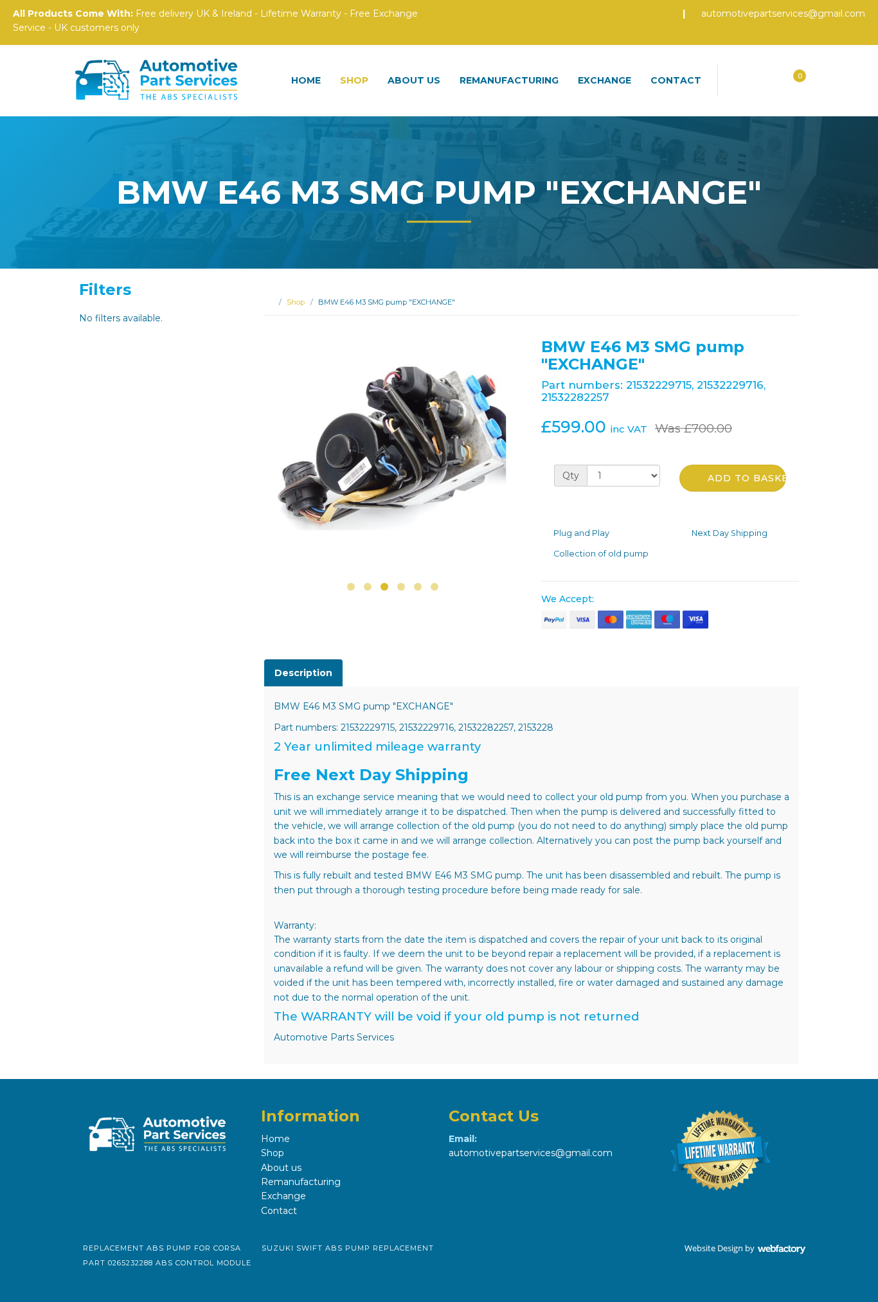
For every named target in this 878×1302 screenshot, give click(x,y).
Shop (354, 80)
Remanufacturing (509, 80)
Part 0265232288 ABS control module (167, 1262)
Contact (675, 80)
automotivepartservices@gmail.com (783, 13)
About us (414, 80)
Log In (765, 77)
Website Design (714, 1248)
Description (303, 673)
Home (306, 80)
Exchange (604, 80)
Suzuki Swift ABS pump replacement (348, 1248)
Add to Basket (745, 478)
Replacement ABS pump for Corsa (162, 1248)
